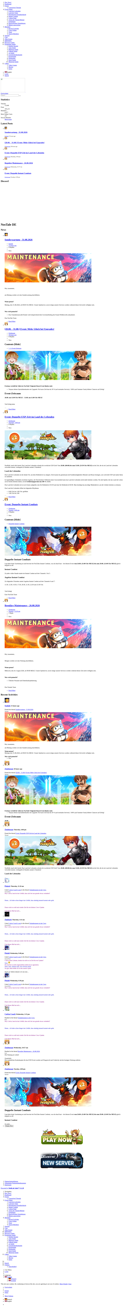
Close (69, 1284)
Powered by (12, 1188)
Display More (9, 1126)
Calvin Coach (10, 1014)
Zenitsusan (7, 146)
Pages (6, 1292)
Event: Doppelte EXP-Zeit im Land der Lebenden (24, 153)
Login (6, 74)
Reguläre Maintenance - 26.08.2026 (19, 163)
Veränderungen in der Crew (37, 890)
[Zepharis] (7, 916)
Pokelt (7, 953)
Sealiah (7, 136)
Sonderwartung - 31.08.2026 (16, 132)
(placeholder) (13, 1266)
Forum (7, 1291)
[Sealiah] (7, 702)
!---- (15, 348)
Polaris (7, 886)
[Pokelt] (7, 949)
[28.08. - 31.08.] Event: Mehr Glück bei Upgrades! (24, 143)
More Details (64, 1284)
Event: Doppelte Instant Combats (18, 173)
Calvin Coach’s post (15, 890)
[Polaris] (7, 882)
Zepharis (8, 920)
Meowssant (8, 119)
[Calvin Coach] (7, 1010)
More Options (9, 1296)
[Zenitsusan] (7, 765)
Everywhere (4, 93)
